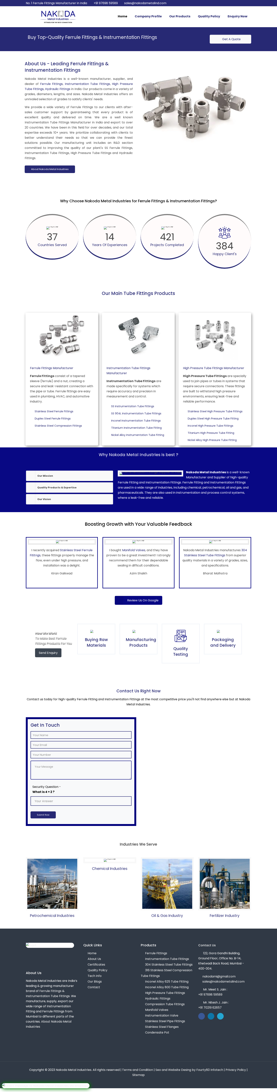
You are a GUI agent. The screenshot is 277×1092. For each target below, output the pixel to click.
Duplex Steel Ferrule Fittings (53, 418)
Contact (94, 987)
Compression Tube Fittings (165, 1004)
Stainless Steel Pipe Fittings (165, 1021)
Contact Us (207, 945)
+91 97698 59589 (106, 3)
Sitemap (138, 1075)
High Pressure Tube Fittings (165, 993)
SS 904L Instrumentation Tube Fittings (136, 413)
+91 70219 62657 (210, 1007)
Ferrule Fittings (51, 84)
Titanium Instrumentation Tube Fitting (137, 428)
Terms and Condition (137, 1070)
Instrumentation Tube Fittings (87, 84)
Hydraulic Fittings (57, 89)
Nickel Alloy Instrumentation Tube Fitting (138, 435)
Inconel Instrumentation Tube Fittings (136, 420)
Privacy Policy (236, 1070)
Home (92, 953)
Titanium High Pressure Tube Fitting (211, 433)
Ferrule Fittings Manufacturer (51, 368)
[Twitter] (239, 3)
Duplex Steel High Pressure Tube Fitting (214, 418)
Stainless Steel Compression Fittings (59, 426)
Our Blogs (95, 981)
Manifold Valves (133, 550)
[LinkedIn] (244, 3)
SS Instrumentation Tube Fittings (133, 406)
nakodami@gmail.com (219, 976)
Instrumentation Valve (161, 1015)
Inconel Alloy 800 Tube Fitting (167, 987)
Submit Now (43, 814)
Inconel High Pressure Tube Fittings (211, 426)
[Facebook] (234, 3)
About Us (94, 959)
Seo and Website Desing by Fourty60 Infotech (189, 1070)
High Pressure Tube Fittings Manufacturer (213, 368)
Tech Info (95, 976)
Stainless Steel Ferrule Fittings (54, 411)
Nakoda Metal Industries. (74, 1070)
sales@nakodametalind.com (145, 3)
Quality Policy (97, 970)
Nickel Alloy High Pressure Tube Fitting (213, 440)
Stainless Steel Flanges (162, 1027)
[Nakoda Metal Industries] (58, 16)
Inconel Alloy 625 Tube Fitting (166, 981)
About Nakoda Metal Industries (50, 169)
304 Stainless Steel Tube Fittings (169, 964)
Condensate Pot (157, 1032)
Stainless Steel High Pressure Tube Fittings (216, 411)
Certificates (96, 964)
